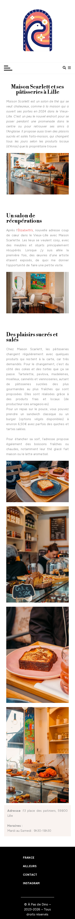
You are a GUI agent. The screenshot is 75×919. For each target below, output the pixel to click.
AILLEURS (29, 866)
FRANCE (28, 857)
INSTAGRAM (31, 883)
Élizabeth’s (25, 230)
